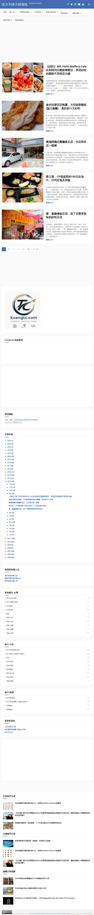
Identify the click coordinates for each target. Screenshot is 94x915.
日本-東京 (9, 662)
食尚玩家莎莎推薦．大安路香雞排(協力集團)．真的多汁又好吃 (31, 499)
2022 (9, 450)
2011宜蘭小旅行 (12, 602)
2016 (9, 469)
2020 (9, 456)
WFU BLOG (9, 732)
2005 (9, 557)
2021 (9, 453)
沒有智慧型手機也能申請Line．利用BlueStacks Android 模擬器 (38, 803)
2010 (9, 542)
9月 (10, 494)
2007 (9, 551)
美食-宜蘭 (9, 625)
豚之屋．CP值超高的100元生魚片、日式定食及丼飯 (27, 506)
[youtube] (83, 4)
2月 (10, 531)
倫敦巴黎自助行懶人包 (13, 578)
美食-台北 (9, 621)
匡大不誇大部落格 (15, 4)
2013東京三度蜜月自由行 (15, 654)
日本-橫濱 (9, 665)
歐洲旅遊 (64, 13)
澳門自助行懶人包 (11, 581)
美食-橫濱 (9, 681)
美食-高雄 (9, 633)
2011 (9, 538)
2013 (9, 478)
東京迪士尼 (10, 673)
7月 (10, 516)
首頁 (5, 12)
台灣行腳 (9, 610)
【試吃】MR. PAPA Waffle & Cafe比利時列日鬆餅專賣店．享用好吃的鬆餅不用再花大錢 (66, 70)
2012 (9, 481)
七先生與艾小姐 (10, 727)
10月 (11, 490)
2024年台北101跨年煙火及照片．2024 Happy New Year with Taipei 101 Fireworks (45, 898)
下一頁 (35, 249)
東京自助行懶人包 (11, 575)
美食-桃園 (9, 629)
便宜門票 (6, 20)
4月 (10, 525)
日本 (8, 658)
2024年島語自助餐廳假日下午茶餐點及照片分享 (32, 878)
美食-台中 (9, 617)
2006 (9, 554)
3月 (10, 528)
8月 (10, 513)
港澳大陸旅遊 (51, 12)
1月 (10, 535)
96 (28, 249)
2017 (9, 466)
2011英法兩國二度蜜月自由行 (17, 702)
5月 (10, 522)
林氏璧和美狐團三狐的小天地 (15, 729)
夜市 (8, 614)
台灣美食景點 (24, 12)
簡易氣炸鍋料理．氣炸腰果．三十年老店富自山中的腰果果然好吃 (38, 823)
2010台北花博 (11, 598)
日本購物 (9, 669)
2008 (9, 548)
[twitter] (71, 4)
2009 (9, 545)
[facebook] (68, 4)
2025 (9, 441)
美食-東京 (9, 677)
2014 (9, 475)
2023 (9, 447)
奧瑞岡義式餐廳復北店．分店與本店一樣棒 (24, 502)
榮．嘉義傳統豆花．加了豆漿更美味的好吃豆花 (25, 509)
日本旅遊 (37, 12)
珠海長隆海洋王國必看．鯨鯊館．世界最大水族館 (32, 841)
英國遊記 (9, 709)
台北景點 (9, 606)
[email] (79, 4)
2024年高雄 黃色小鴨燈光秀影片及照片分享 (30, 888)
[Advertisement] (47, 44)
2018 (9, 463)
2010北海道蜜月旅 (13, 650)
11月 (11, 487)
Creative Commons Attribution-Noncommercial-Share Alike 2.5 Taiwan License (49, 913)
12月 (11, 484)
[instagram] (75, 4)
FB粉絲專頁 (19, 20)
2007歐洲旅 (10, 698)
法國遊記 (9, 705)
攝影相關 (75, 13)
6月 (10, 519)
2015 (9, 472)
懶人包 (12, 12)
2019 (9, 459)
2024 (9, 444)
